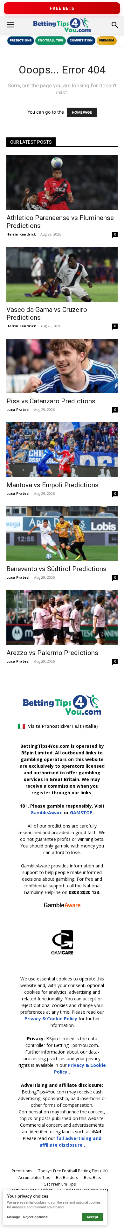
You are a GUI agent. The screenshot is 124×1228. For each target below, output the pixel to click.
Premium (106, 40)
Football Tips (50, 40)
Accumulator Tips (34, 1177)
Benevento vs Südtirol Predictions (56, 569)
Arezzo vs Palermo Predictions (52, 653)
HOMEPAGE (82, 112)
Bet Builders (67, 1177)
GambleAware (47, 812)
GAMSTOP (81, 812)
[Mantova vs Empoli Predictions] (62, 449)
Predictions (20, 40)
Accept (92, 1217)
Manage (13, 1217)
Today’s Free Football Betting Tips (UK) (72, 1171)
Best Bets (92, 1177)
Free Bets (62, 8)
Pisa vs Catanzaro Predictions (50, 401)
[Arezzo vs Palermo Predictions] (62, 617)
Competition (81, 40)
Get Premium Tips (60, 1184)
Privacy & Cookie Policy (51, 1019)
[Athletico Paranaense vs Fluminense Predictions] (62, 182)
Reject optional (35, 1217)
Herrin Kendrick (21, 234)
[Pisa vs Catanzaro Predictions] (62, 366)
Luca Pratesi (18, 409)
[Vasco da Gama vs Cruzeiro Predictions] (62, 274)
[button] (10, 25)
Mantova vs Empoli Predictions (52, 485)
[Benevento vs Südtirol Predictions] (62, 533)
